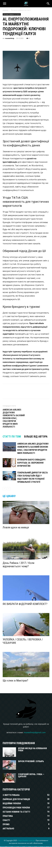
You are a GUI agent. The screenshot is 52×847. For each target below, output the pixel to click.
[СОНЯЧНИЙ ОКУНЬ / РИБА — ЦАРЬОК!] (9, 778)
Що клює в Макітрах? (15, 680)
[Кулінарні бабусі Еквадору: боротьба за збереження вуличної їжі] (9, 462)
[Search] (48, 3)
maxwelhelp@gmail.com (35, 732)
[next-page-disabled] (8, 488)
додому (5, 10)
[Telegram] (30, 44)
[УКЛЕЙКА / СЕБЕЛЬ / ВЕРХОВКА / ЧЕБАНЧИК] (26, 624)
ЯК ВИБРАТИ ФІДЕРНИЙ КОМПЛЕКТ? (25, 604)
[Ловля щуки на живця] (26, 512)
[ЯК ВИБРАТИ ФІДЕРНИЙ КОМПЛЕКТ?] (26, 588)
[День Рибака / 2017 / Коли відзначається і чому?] (26, 548)
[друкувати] (48, 44)
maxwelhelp (9, 38)
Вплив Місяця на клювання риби (32, 749)
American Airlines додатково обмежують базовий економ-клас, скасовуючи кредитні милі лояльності (14, 418)
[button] (4, 3)
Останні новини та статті (21, 10)
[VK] (11, 44)
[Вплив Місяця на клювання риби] (9, 752)
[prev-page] (4, 488)
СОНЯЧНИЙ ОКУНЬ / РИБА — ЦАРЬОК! (31, 775)
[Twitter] (17, 44)
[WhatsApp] (36, 44)
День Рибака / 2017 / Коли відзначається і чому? (18, 564)
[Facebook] (5, 44)
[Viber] (23, 44)
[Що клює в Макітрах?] (26, 664)
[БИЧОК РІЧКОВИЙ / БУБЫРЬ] (9, 765)
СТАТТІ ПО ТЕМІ (12, 436)
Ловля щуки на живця (16, 527)
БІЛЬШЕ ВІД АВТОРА (35, 436)
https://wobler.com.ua (26, 840)
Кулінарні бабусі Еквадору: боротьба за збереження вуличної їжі (31, 462)
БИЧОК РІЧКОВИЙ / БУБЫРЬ (31, 761)
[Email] (42, 44)
